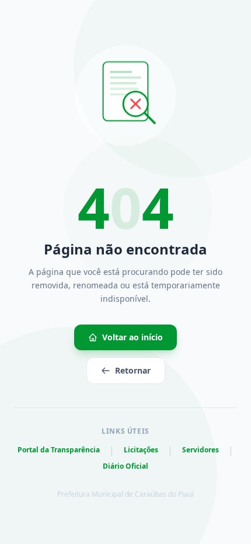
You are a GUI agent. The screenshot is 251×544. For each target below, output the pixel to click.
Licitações (141, 450)
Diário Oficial (125, 466)
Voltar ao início (132, 337)
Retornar (133, 370)
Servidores (200, 450)
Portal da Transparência (59, 450)
